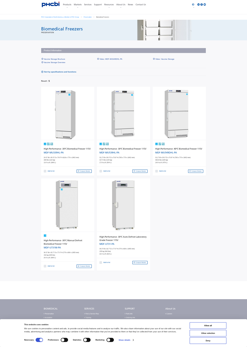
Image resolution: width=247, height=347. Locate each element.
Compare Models (85, 171)
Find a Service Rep (92, 314)
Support (98, 4)
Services (87, 4)
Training (88, 318)
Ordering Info (130, 318)
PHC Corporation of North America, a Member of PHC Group (60, 17)
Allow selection (208, 333)
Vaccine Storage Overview (54, 62)
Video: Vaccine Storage (164, 59)
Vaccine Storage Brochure (54, 59)
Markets (78, 4)
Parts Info (129, 314)
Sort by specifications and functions (60, 72)
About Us (120, 4)
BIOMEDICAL (51, 308)
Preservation (88, 17)
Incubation (48, 318)
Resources (109, 4)
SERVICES (89, 308)
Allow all (208, 325)
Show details (124, 340)
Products (67, 4)
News (130, 4)
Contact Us (141, 4)
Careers (169, 314)
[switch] (64, 340)
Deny (208, 341)
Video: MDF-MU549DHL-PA (111, 59)
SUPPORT (130, 308)
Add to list (51, 171)
